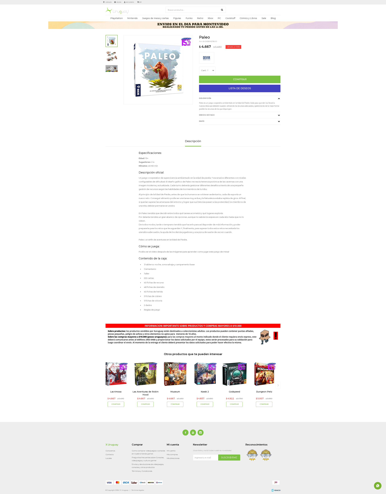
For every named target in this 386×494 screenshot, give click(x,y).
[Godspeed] (234, 374)
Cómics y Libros (248, 18)
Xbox (210, 18)
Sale (264, 18)
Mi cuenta (171, 451)
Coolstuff (230, 18)
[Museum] (175, 374)
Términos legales (137, 490)
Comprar (240, 79)
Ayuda (119, 2)
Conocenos (110, 451)
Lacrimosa (115, 391)
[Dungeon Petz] (264, 374)
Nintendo (132, 18)
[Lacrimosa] (116, 374)
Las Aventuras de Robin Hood (145, 393)
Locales (109, 2)
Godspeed (234, 391)
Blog (273, 18)
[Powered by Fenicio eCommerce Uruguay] (275, 490)
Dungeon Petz (264, 391)
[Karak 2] (204, 374)
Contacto (110, 454)
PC (219, 18)
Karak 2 (205, 391)
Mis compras (172, 454)
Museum (175, 391)
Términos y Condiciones (142, 471)
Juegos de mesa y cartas (155, 18)
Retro (200, 18)
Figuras (177, 18)
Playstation (116, 18)
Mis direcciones (173, 458)
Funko (189, 18)
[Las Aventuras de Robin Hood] (145, 374)
